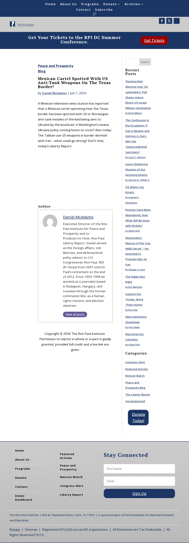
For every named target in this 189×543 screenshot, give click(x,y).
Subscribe (104, 10)
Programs (90, 4)
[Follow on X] (169, 21)
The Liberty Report (137, 394)
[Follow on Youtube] (177, 21)
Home (50, 4)
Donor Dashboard (23, 497)
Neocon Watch (135, 375)
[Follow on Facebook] (162, 21)
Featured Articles (136, 369)
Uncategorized (135, 401)
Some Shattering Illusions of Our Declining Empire (136, 169)
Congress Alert (135, 362)
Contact (83, 10)
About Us (68, 4)
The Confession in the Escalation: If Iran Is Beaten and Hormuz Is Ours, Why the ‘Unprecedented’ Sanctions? (137, 136)
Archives (132, 4)
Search (145, 62)
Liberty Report (71, 494)
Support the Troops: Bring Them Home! (134, 299)
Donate (110, 4)
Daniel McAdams (54, 93)
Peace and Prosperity (68, 467)
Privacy (14, 529)
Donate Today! (138, 417)
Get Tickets (154, 40)
